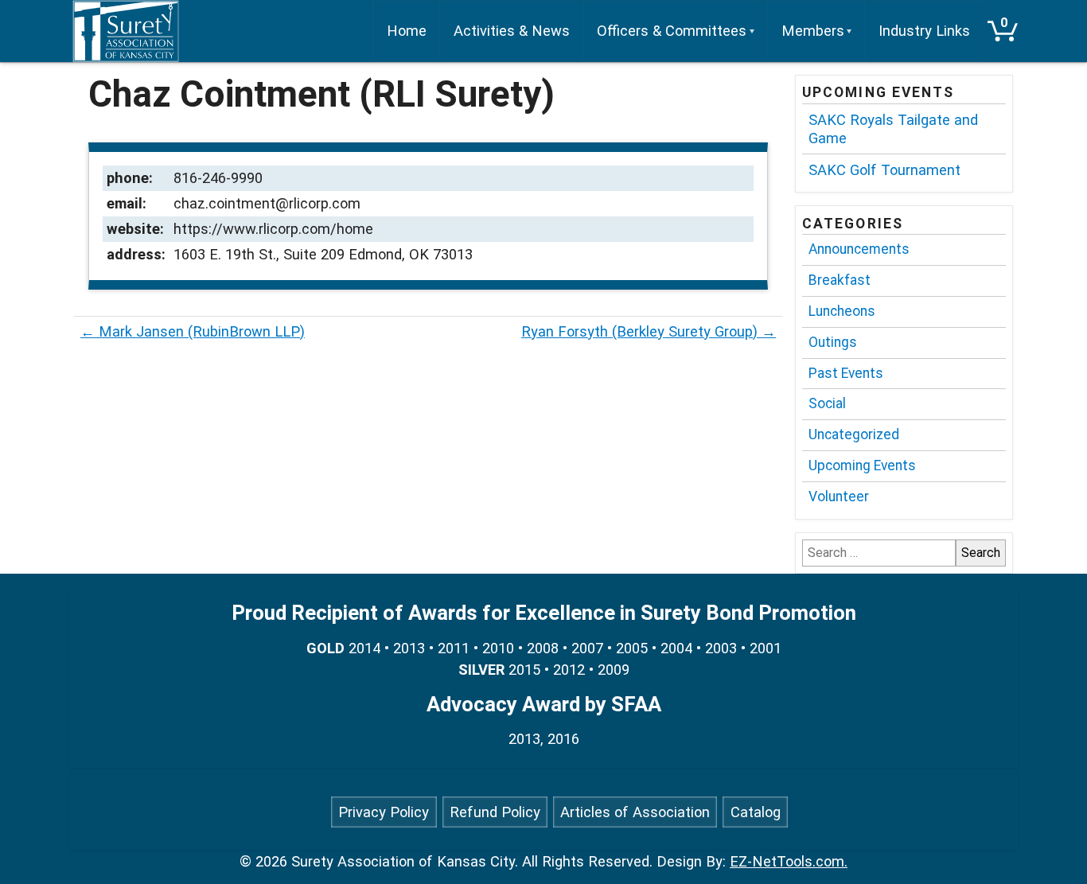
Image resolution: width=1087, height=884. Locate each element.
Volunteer (838, 496)
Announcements (859, 249)
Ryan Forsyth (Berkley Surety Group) (648, 331)
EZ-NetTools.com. (788, 861)
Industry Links (924, 30)
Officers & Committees (671, 30)
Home (407, 30)
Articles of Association (635, 812)
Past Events (845, 373)
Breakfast (839, 280)
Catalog (756, 812)
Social (827, 403)
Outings (832, 342)
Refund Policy (495, 812)
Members (812, 30)
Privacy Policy (383, 812)
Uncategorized (853, 434)
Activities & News (512, 30)
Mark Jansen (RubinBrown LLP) (192, 331)
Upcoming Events (862, 465)
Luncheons (841, 311)
